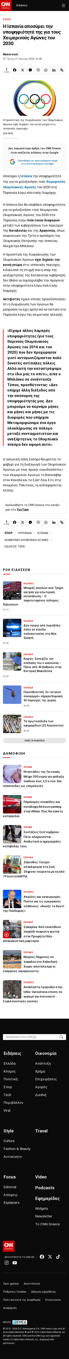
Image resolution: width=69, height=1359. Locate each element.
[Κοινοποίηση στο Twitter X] (22, 70)
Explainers (11, 1203)
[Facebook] (42, 1257)
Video (41, 1177)
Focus (9, 1177)
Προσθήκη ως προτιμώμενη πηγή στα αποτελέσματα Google (37, 162)
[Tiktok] (58, 1257)
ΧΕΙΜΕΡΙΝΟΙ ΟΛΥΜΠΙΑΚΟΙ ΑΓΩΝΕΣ (26, 540)
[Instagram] (6, 1262)
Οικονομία (45, 1053)
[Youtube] (15, 1262)
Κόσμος (9, 1071)
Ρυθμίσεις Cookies (14, 1291)
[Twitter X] (50, 1257)
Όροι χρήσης (11, 1283)
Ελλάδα (9, 1063)
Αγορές (41, 1087)
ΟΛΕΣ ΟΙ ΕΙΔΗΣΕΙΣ (34, 740)
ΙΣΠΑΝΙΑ (42, 533)
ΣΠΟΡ (7, 19)
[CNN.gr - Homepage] (6, 5)
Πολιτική (10, 1079)
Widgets (41, 1208)
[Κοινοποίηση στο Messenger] (30, 70)
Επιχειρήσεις (46, 1079)
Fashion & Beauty (16, 1149)
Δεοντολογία (32, 1283)
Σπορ (7, 1087)
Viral (6, 1110)
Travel (41, 1131)
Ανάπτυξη (43, 1063)
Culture (9, 1141)
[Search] (61, 1036)
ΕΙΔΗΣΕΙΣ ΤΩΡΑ (14, 546)
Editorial (9, 1187)
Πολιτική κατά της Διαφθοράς (22, 1299)
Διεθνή (40, 1095)
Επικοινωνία (53, 1299)
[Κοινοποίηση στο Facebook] (14, 70)
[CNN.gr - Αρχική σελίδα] (9, 1246)
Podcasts (44, 1187)
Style (8, 1131)
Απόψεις (10, 1195)
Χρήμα (40, 1071)
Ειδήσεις (21, 5)
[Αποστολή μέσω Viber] (38, 70)
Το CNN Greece (47, 1224)
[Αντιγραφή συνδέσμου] (61, 70)
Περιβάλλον (13, 1102)
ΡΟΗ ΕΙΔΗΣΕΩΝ (16, 570)
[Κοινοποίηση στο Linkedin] (53, 70)
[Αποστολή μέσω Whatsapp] (46, 70)
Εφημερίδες (47, 1198)
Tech (7, 1095)
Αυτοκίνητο (12, 1157)
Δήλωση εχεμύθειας (43, 1291)
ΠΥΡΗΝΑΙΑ (25, 533)
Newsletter (43, 1216)
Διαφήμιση (10, 1308)
